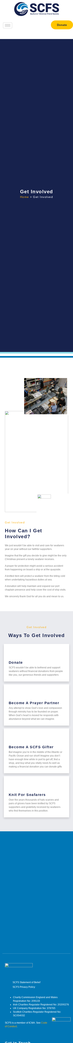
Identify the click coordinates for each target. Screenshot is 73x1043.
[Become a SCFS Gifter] (13, 737)
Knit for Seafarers (27, 795)
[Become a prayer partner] (13, 693)
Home (24, 197)
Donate (16, 662)
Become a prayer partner (34, 703)
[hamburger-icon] (7, 25)
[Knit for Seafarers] (13, 785)
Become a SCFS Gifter (31, 747)
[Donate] (13, 653)
